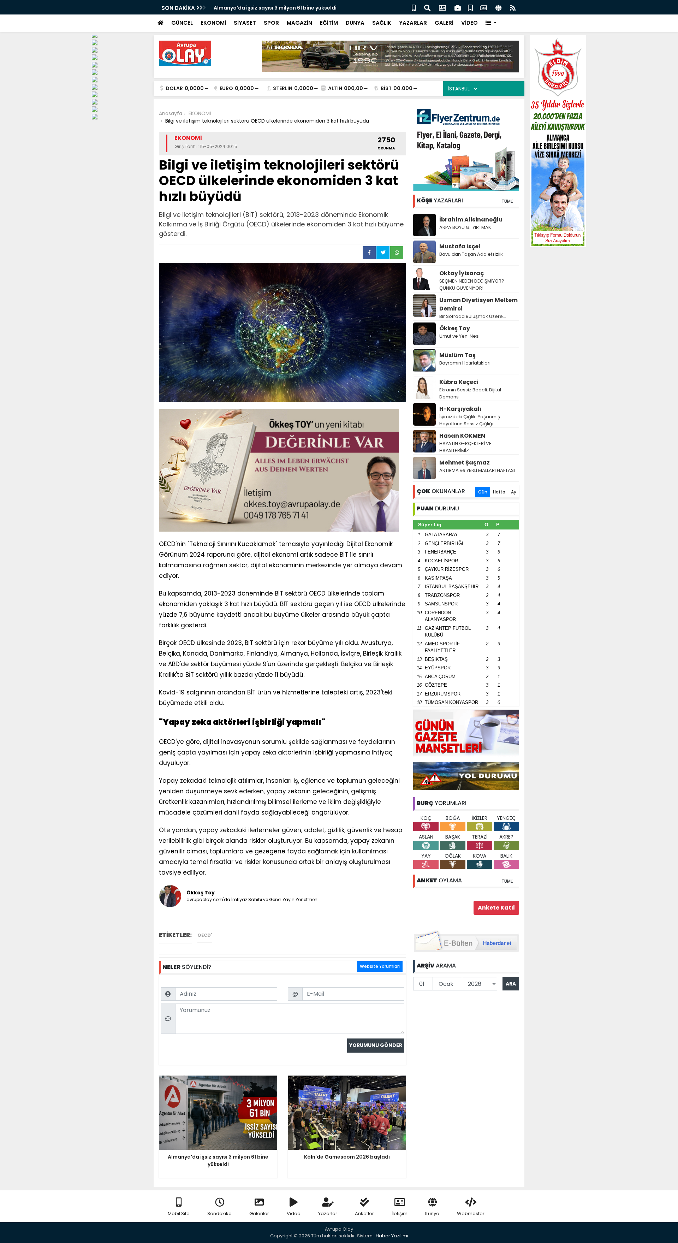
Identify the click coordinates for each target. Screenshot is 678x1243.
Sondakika (219, 1213)
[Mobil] (413, 7)
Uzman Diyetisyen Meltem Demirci (478, 304)
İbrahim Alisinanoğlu (470, 219)
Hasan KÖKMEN (462, 436)
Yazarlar (327, 1213)
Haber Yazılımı (392, 1235)
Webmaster (470, 1213)
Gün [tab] (482, 492)
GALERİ (444, 22)
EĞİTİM (329, 22)
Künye (432, 1213)
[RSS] (512, 7)
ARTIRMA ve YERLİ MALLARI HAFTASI (477, 470)
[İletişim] (442, 7)
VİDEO (469, 22)
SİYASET (245, 22)
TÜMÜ (507, 201)
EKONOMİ (213, 22)
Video (294, 1213)
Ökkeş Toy (454, 328)
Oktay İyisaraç (461, 273)
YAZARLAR (413, 22)
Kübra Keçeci (458, 382)
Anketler (364, 1213)
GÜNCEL (182, 22)
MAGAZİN (299, 22)
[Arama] (427, 7)
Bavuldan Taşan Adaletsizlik (471, 254)
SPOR (271, 22)
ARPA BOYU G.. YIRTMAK (465, 227)
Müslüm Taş (457, 355)
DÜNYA (355, 22)
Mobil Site (179, 1213)
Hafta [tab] (499, 492)
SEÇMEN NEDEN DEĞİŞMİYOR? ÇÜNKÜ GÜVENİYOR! (471, 284)
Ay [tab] (513, 492)
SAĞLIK (381, 22)
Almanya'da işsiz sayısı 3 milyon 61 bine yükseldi (275, 7)
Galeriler (259, 1213)
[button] (491, 23)
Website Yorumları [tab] (380, 966)
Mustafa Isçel (459, 246)
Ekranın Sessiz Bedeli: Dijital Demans (470, 393)
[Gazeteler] (483, 7)
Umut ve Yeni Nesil (460, 336)
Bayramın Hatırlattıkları (464, 363)
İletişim (400, 1213)
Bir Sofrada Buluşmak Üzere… (472, 316)
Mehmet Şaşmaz (464, 462)
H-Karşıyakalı (460, 409)
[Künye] (498, 7)
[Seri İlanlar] (470, 7)
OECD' (204, 935)
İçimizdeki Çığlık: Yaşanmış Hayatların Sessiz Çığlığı (469, 420)
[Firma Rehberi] (457, 7)
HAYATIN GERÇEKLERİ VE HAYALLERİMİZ (465, 447)
